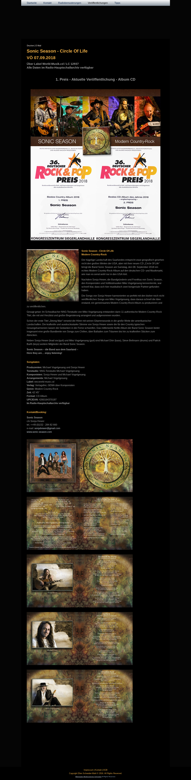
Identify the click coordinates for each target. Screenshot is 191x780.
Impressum (88, 770)
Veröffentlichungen (98, 3)
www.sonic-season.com (39, 432)
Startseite (32, 3)
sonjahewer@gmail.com (47, 428)
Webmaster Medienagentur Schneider (88, 776)
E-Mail (38, 45)
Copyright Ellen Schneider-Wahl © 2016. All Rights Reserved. (95, 773)
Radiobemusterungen (69, 3)
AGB (105, 770)
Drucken (30, 45)
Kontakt (47, 3)
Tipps (117, 3)
